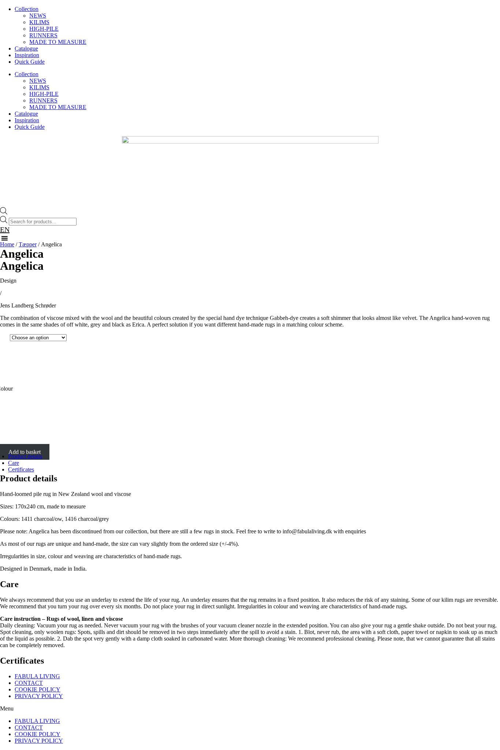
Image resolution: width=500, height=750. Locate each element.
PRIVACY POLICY (39, 696)
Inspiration (27, 55)
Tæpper (28, 244)
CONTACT (29, 683)
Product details (25, 456)
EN (5, 229)
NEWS (37, 15)
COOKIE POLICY (37, 689)
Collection (26, 9)
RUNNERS (43, 35)
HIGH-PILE (44, 29)
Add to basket (24, 452)
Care (13, 463)
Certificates (21, 469)
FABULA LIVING (37, 676)
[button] (250, 708)
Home (7, 244)
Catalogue (26, 48)
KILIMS (39, 22)
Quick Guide (30, 62)
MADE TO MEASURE (57, 42)
